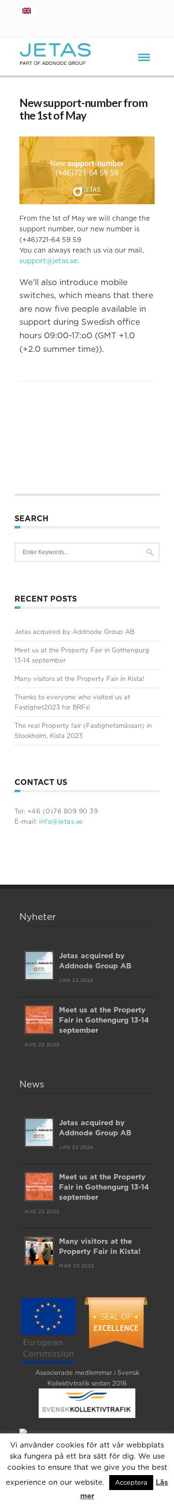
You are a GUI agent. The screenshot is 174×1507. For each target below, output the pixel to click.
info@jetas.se (60, 821)
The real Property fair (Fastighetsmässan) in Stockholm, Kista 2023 (83, 730)
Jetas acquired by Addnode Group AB (74, 631)
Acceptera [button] (131, 1482)
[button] (87, 190)
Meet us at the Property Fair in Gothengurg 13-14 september (81, 655)
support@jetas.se (48, 261)
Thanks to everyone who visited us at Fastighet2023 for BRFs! (72, 702)
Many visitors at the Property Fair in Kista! (79, 678)
